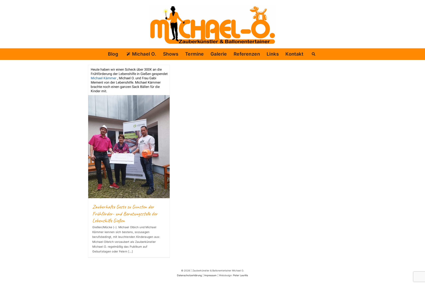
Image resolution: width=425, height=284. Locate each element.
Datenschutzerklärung (190, 275)
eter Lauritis (241, 275)
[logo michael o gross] (212, 6)
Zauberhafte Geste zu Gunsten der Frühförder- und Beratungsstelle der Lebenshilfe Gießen (124, 213)
